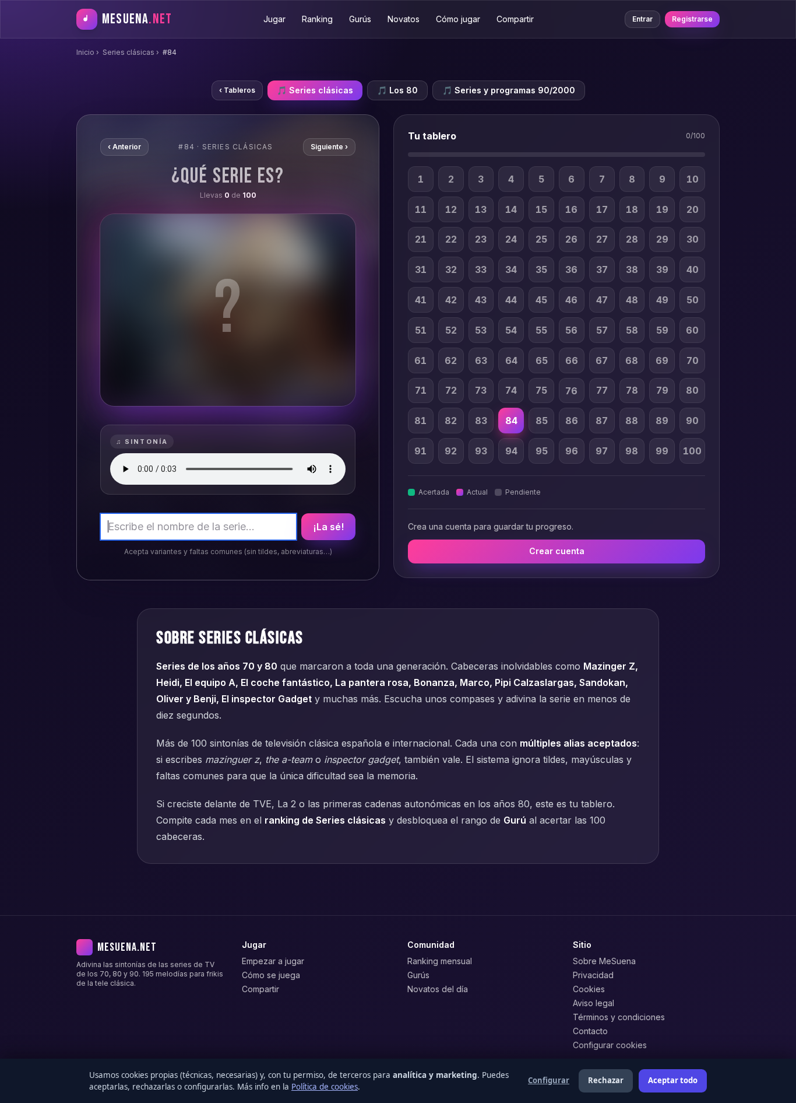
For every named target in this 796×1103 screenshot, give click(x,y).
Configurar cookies (610, 1045)
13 (481, 209)
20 (692, 209)
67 (602, 360)
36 (571, 269)
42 (451, 300)
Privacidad (593, 975)
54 (511, 330)
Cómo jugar (458, 19)
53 (481, 330)
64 (511, 360)
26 (571, 240)
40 (692, 269)
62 (451, 360)
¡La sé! (328, 527)
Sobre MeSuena (604, 961)
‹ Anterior (124, 146)
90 (692, 420)
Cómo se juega (271, 975)
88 (631, 420)
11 (421, 209)
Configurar (548, 1080)
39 (662, 269)
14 (511, 209)
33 (481, 269)
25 (541, 240)
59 (662, 330)
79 (662, 391)
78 (632, 391)
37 (602, 269)
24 (511, 240)
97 (602, 451)
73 (481, 391)
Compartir (515, 19)
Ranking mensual (439, 961)
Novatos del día (437, 989)
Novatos (404, 19)
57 (602, 330)
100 (692, 451)
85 (542, 420)
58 (632, 330)
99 (662, 451)
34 (511, 269)
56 (571, 330)
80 (692, 391)
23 (481, 240)
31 (421, 269)
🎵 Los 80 (397, 90)
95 (542, 451)
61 (420, 360)
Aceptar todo (673, 1080)
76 (571, 391)
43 (481, 300)
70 (692, 360)
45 (541, 300)
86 (571, 420)
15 (541, 209)
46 (571, 300)
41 (421, 300)
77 (602, 391)
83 (481, 420)
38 (632, 269)
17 (602, 209)
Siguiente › (329, 146)
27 (602, 240)
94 (511, 451)
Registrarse (692, 19)
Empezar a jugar (273, 961)
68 (631, 360)
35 (541, 269)
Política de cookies (324, 1086)
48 (632, 300)
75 (541, 391)
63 (481, 360)
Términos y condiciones (619, 1017)
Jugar (274, 19)
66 (571, 360)
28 (632, 240)
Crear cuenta (556, 551)
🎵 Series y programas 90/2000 (508, 90)
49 (662, 300)
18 (632, 209)
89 (662, 420)
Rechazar (606, 1080)
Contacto (590, 1031)
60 (692, 330)
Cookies (589, 989)
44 (511, 300)
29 (662, 240)
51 (421, 330)
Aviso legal (593, 1003)
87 (602, 420)
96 (571, 451)
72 (451, 391)
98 (631, 451)
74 (511, 391)
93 (481, 451)
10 (692, 179)
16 (571, 209)
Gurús (360, 19)
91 (420, 451)
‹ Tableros (237, 90)
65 (542, 360)
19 (662, 209)
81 (420, 420)
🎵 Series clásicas (315, 90)
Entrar (642, 19)
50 (692, 300)
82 (451, 420)
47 (602, 300)
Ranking (317, 19)
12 (451, 209)
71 (421, 391)
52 (451, 330)
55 (541, 330)
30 (692, 240)
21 (421, 240)
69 (662, 360)
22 (451, 240)
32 (451, 269)
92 (451, 451)
